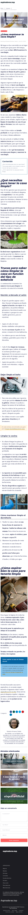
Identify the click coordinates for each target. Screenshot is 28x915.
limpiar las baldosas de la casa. (15, 429)
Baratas (5, 871)
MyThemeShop (13, 908)
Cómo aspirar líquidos (9, 764)
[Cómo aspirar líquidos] (14, 761)
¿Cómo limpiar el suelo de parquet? (13, 781)
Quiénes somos (6, 910)
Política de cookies (10, 911)
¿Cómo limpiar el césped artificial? (13, 799)
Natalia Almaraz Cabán (12, 41)
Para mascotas (6, 885)
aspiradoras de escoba (8, 692)
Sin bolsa (5, 873)
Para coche (5, 883)
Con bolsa (5, 875)
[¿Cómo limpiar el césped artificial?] (14, 796)
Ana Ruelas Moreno (11, 766)
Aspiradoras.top (9, 900)
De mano (5, 880)
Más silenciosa (6, 887)
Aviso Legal (14, 910)
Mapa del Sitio (19, 911)
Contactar (21, 910)
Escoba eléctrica (7, 878)
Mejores (5, 868)
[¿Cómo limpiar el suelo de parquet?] (14, 778)
